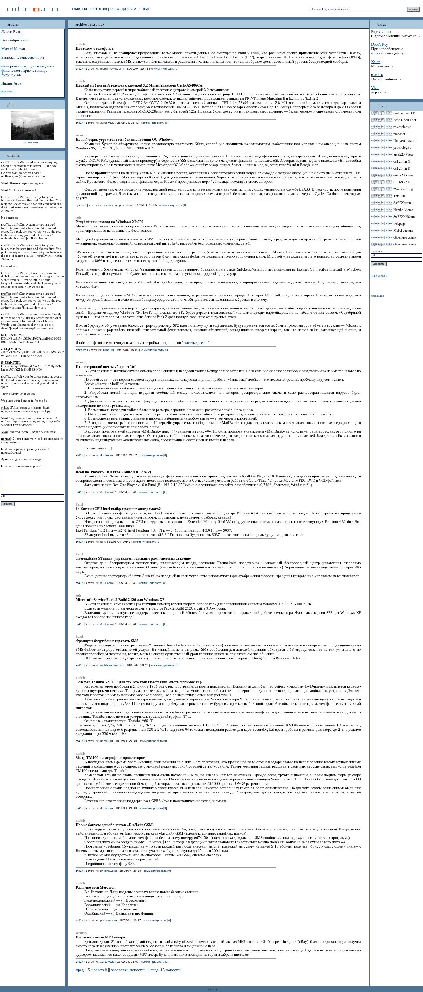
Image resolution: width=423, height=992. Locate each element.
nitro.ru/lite (377, 295)
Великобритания (14, 40)
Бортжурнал (381, 32)
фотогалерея (102, 8)
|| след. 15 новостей (165, 970)
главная (79, 8)
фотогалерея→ (32, 142)
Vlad (375, 88)
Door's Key (379, 45)
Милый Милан (13, 49)
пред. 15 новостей (91, 970)
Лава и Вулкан (12, 32)
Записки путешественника (22, 58)
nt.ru (103, 541)
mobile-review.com (112, 68)
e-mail (144, 8)
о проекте (126, 8)
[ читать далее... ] (195, 343)
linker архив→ (379, 275)
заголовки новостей (128, 970)
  (381, 113)
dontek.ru (106, 455)
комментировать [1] (155, 961)
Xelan (375, 62)
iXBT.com (106, 492)
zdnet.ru (108, 349)
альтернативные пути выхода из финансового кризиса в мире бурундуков (27, 70)
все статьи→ (8, 91)
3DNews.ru (107, 122)
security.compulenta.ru (118, 205)
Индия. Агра (11, 83)
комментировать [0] (164, 68)
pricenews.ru (108, 870)
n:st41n (377, 75)
